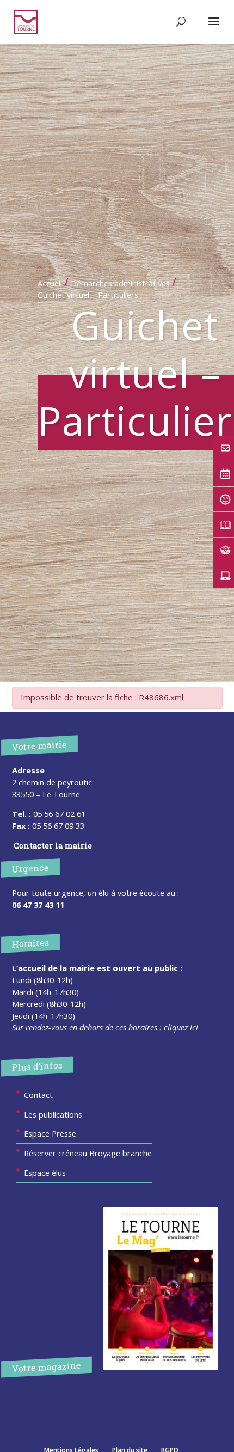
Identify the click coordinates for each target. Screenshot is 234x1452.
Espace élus (45, 1172)
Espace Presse (50, 1133)
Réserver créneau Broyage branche (88, 1153)
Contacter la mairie (53, 845)
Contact (38, 1094)
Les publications (53, 1114)
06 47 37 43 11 (38, 904)
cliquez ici (181, 1027)
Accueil (50, 283)
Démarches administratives (120, 283)
